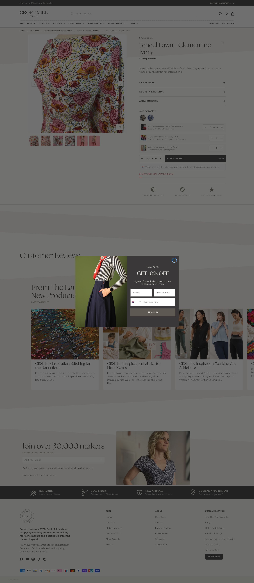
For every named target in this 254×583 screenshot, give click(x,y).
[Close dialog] (174, 260)
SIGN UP (153, 312)
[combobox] (136, 302)
